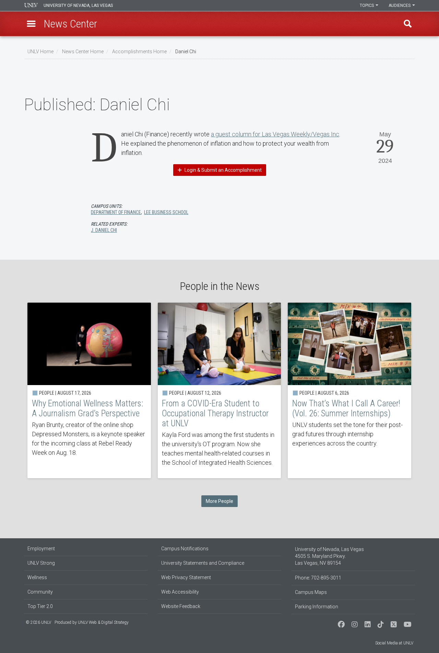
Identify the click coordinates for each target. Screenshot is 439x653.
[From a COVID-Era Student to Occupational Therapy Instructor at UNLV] (219, 390)
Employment (41, 548)
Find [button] (407, 23)
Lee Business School (166, 212)
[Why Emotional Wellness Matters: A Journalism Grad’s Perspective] (89, 390)
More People (219, 501)
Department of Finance (116, 212)
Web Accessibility (180, 592)
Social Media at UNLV (394, 643)
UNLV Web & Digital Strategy (103, 622)
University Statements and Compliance (202, 563)
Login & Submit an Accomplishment (222, 170)
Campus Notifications (185, 548)
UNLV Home (40, 51)
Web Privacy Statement (186, 577)
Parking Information (316, 606)
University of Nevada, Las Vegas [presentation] (78, 5)
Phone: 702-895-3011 (318, 578)
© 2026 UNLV (38, 622)
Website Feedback (180, 606)
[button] (31, 23)
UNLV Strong (41, 563)
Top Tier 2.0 (40, 606)
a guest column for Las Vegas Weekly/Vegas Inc (275, 134)
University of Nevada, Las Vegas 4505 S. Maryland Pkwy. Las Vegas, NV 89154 (329, 556)
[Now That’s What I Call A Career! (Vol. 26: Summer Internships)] (349, 390)
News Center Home (83, 51)
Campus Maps (311, 592)
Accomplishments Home (139, 51)
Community (40, 592)
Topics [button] (367, 5)
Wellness (37, 577)
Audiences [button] (400, 5)
